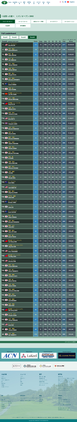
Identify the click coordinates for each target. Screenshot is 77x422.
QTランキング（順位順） (6, 401)
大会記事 (7, 25)
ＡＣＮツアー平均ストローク (64, 390)
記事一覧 (3, 399)
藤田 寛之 (11, 73)
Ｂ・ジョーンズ (12, 201)
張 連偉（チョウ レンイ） (15, 93)
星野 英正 (11, 166)
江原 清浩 (11, 284)
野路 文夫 (11, 225)
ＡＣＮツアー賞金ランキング (64, 388)
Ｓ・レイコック (12, 211)
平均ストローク (61, 383)
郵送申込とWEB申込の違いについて (27, 400)
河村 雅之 (11, 220)
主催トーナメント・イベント (64, 403)
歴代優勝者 (23, 25)
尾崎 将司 (11, 294)
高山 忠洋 (11, 142)
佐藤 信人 (11, 107)
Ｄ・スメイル (12, 181)
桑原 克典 (11, 137)
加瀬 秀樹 (11, 304)
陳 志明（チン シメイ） (14, 255)
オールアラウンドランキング (64, 381)
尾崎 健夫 (11, 230)
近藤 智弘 (11, 147)
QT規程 (2, 404)
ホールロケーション (69, 21)
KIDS (21, 385)
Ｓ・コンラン (12, 83)
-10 (36, 49)
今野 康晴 (11, 328)
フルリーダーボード (7, 21)
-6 (35, 54)
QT (2, 381)
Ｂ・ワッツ (11, 117)
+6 (35, 300)
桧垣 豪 (10, 157)
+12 (35, 334)
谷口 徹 (10, 58)
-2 (35, 118)
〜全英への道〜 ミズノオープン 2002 (18, 16)
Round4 (32, 37)
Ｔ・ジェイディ (12, 122)
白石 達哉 (11, 319)
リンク (59, 406)
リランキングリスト (43, 380)
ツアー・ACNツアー (5, 380)
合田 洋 (10, 132)
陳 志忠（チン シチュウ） (15, 240)
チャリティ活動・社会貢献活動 (64, 404)
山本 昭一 (11, 269)
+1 (35, 216)
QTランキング (42, 385)
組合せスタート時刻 (38, 21)
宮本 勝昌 (11, 78)
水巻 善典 (11, 299)
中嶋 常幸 (11, 162)
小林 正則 (11, 127)
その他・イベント (5, 386)
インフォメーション (5, 397)
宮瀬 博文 (11, 68)
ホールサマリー (54, 21)
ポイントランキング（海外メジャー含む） (66, 378)
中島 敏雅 (11, 289)
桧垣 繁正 (11, 191)
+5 (35, 290)
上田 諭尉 (11, 171)
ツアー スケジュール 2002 (70, 341)
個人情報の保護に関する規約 (64, 408)
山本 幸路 (11, 333)
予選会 (2, 385)
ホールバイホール (23, 21)
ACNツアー (3, 378)
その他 (21, 383)
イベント (41, 403)
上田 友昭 (11, 176)
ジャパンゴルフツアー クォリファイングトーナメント (29, 398)
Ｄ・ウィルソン (12, 44)
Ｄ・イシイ (11, 323)
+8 (35, 329)
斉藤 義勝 (11, 274)
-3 (35, 89)
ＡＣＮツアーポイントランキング (65, 386)
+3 (35, 236)
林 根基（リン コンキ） (14, 103)
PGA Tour (3, 383)
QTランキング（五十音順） (7, 403)
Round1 (5, 37)
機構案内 (60, 397)
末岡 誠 (10, 279)
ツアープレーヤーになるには (64, 401)
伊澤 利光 (11, 112)
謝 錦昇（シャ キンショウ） (15, 309)
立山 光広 (11, 152)
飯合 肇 (10, 54)
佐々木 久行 (12, 314)
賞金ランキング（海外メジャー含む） (65, 380)
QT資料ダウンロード (5, 408)
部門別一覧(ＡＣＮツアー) (63, 385)
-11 (36, 45)
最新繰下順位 (42, 381)
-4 (35, 64)
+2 (35, 226)
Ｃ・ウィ (10, 206)
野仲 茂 (10, 215)
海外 (21, 381)
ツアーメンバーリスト (43, 383)
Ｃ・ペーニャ (12, 260)
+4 (35, 251)
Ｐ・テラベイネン (13, 250)
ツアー (2, 376)
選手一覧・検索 (42, 376)
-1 (35, 153)
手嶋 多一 (11, 88)
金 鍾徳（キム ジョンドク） (15, 245)
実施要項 (3, 406)
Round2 (14, 37)
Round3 (23, 37)
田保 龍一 (11, 235)
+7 (35, 319)
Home (9, 2)
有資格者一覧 (42, 378)
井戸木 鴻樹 (12, 196)
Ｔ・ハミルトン (12, 186)
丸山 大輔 (11, 98)
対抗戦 (40, 401)
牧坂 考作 (11, 265)
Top (40, 397)
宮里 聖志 (11, 49)
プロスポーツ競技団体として (64, 399)
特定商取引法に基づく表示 (63, 409)
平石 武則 (11, 63)
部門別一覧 (60, 376)
